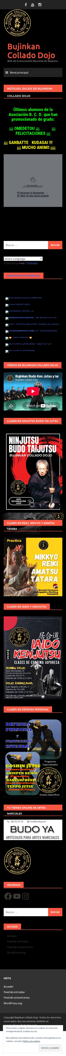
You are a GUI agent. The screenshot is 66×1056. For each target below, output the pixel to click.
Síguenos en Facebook (23, 275)
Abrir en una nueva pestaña (34, 195)
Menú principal (19, 72)
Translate (31, 263)
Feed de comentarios (20, 947)
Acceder (12, 936)
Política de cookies (31, 1041)
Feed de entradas (17, 941)
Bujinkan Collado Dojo (31, 50)
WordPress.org (16, 952)
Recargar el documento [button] (32, 193)
